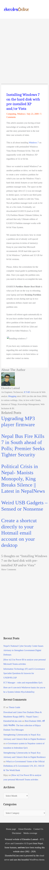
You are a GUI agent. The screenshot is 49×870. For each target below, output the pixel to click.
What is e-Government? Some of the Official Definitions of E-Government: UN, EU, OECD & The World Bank (24, 765)
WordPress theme (36, 860)
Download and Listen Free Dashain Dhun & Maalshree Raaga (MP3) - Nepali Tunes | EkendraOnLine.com (22, 716)
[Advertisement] (24, 44)
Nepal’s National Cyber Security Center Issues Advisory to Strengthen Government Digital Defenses (23, 650)
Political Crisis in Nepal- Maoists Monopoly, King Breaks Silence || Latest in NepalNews (23, 478)
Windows (21, 114)
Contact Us (38, 829)
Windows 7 (34, 142)
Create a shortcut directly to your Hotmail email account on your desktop (19, 533)
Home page (11, 829)
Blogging (12, 396)
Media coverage (30, 833)
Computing (11, 114)
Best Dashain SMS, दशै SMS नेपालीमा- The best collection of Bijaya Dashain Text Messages (24, 725)
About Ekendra (24, 829)
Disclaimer (16, 833)
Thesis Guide (14, 707)
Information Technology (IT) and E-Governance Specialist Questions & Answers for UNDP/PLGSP (24, 673)
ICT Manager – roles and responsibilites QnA (23, 682)
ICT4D (27, 392)
